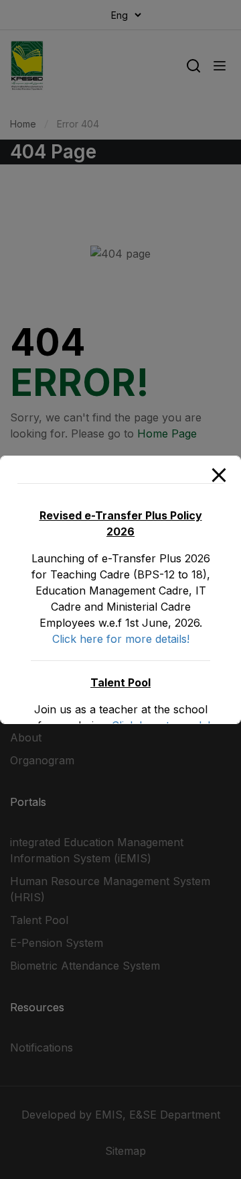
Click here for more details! (120, 639)
